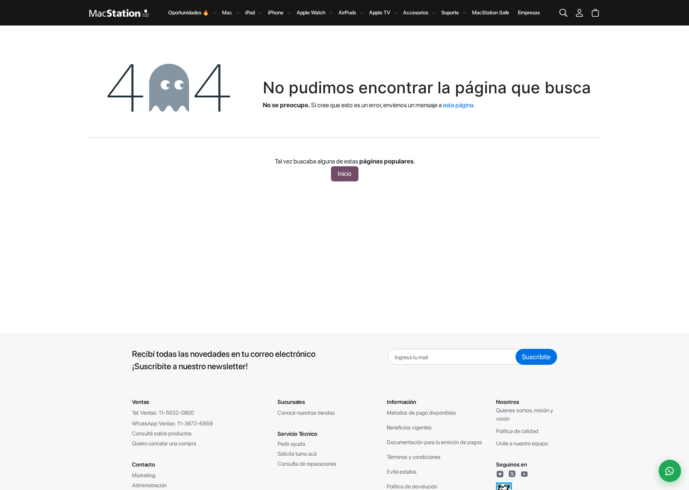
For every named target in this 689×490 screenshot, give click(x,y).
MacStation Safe (490, 13)
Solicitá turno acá (297, 454)
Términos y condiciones (414, 457)
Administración (149, 485)
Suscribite (536, 357)
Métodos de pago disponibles (421, 412)
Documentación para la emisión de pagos (434, 442)
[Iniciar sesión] (579, 13)
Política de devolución (412, 486)
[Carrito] (595, 13)
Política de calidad (517, 431)
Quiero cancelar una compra (164, 443)
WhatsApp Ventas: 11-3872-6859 (172, 423)
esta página (458, 105)
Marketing (144, 475)
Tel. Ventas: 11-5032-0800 (163, 412)
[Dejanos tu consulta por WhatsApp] (670, 471)
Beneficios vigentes (409, 427)
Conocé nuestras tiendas (306, 412)
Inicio (345, 173)
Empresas (529, 13)
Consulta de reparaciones (307, 463)
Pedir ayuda (291, 444)
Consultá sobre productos (162, 433)
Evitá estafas (402, 471)
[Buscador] (563, 13)
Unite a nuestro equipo (522, 443)
